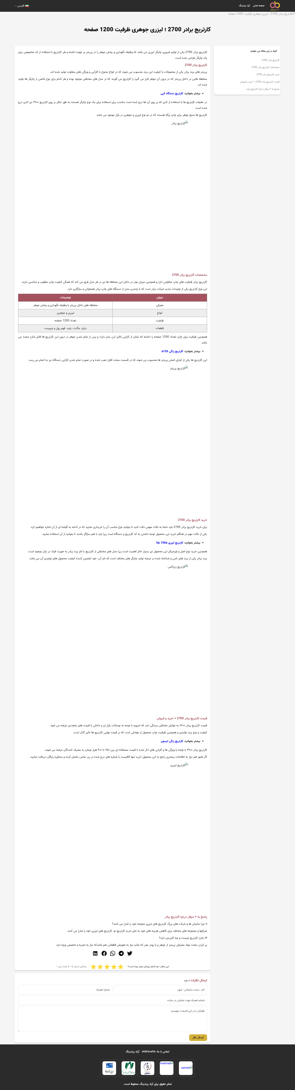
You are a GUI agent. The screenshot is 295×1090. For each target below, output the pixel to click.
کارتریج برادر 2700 (270, 60)
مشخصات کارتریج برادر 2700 (265, 67)
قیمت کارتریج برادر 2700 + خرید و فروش (259, 82)
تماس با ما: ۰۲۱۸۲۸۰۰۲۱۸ (155, 1052)
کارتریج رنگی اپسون (172, 741)
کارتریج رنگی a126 (172, 351)
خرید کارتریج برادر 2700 (267, 75)
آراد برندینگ (244, 6)
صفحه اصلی (258, 6)
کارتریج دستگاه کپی (172, 93)
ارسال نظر (198, 1037)
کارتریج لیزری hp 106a (169, 543)
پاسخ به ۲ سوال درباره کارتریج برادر (262, 89)
